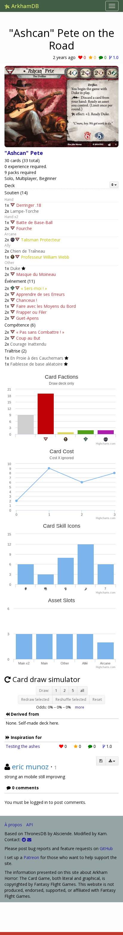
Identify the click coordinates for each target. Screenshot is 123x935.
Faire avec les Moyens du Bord (46, 306)
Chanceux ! (26, 300)
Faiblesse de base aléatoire (36, 364)
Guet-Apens (27, 318)
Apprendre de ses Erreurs (40, 294)
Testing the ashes (23, 746)
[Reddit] (24, 839)
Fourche (24, 228)
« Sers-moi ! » (34, 288)
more (79, 707)
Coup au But (28, 338)
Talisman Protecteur (40, 240)
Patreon (31, 857)
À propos (13, 824)
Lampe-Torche (24, 211)
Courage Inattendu (28, 344)
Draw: (44, 690)
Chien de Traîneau (27, 251)
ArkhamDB (24, 6)
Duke (15, 268)
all (82, 690)
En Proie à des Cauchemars (36, 358)
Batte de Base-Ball (34, 222)
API (29, 824)
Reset (97, 699)
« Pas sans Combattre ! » (40, 332)
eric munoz (30, 766)
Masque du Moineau (36, 274)
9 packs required (20, 172)
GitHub (106, 848)
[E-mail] (29, 839)
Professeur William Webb (45, 257)
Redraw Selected (35, 699)
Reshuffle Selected (71, 699)
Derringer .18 (28, 205)
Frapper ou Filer (31, 312)
